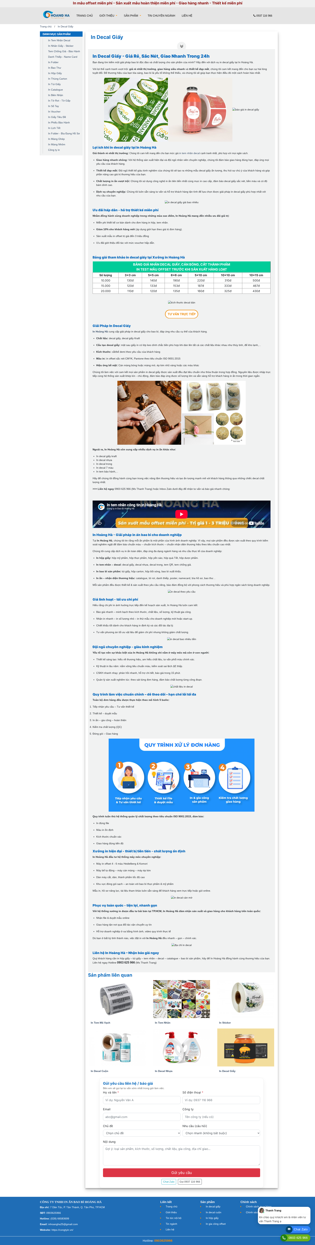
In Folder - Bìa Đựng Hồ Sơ (64, 133)
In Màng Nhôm (56, 144)
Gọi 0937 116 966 (190, 1181)
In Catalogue (55, 89)
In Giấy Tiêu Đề (57, 117)
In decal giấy (213, 1206)
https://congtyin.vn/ (62, 1229)
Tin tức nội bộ (173, 1218)
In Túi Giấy (54, 84)
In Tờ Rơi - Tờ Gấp (59, 100)
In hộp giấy (212, 1218)
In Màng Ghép (56, 138)
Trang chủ (85, 15)
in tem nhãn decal (189, 153)
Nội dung (109, 1142)
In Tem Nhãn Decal (59, 40)
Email (106, 1109)
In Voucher (54, 111)
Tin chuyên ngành (161, 15)
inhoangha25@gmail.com (63, 1224)
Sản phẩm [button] (131, 15)
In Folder (53, 62)
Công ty (188, 1109)
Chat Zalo (168, 1181)
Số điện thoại (192, 1092)
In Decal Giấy (65, 26)
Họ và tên (111, 1092)
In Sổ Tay (53, 106)
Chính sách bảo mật (257, 1212)
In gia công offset (216, 1223)
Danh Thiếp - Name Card (62, 56)
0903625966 (53, 1212)
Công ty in (54, 149)
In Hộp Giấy (55, 73)
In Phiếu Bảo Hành (59, 122)
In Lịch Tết (54, 128)
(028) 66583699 (59, 1218)
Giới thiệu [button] (107, 15)
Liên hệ (187, 15)
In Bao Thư (54, 67)
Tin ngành (171, 1223)
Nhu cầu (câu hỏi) (194, 1126)
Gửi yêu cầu (181, 1173)
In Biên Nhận (55, 95)
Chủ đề (108, 1126)
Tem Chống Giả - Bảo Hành (64, 51)
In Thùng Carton (57, 78)
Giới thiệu (171, 1212)
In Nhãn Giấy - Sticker (60, 45)
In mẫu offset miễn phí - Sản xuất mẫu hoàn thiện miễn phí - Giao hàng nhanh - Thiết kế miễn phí (157, 3)
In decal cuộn (213, 1212)
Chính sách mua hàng (258, 1206)
